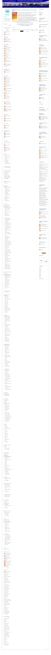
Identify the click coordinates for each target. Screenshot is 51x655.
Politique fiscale (7, 198)
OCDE (5, 445)
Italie (5, 429)
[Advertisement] (43, 285)
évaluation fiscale (7, 373)
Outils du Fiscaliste (5, 6)
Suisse (5, 438)
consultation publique (7, 189)
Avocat (6, 156)
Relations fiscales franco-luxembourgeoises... (42, 181)
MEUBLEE (6, 507)
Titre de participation (7, 366)
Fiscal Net (14, 6)
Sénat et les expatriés (6, 643)
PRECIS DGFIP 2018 (8, 41)
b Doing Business (6, 601)
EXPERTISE (5, 315)
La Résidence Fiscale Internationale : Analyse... (43, 192)
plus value (6, 360)
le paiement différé (7, 412)
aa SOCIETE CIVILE (6, 171)
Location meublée (7, 330)
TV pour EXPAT (6, 644)
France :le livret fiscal (7, 428)
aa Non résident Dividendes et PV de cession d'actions (7, 61)
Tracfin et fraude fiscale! (8, 163)
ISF (6, 89)
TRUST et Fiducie (7, 419)
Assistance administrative (8, 537)
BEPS (5, 446)
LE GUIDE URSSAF (43, 225)
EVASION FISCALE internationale (6, 295)
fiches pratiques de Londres (44, 117)
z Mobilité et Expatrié (6, 612)
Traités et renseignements (7, 521)
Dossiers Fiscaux (35, 6)
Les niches (6, 195)
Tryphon (40, 187)
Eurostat (5, 630)
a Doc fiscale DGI (6, 589)
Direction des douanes (6, 626)
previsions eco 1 (6, 641)
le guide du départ (43, 89)
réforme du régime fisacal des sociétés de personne (18, 30)
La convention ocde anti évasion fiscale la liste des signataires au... (43, 40)
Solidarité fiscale (7, 214)
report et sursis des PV (7, 361)
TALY (5, 518)
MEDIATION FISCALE (8, 251)
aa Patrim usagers (8, 77)
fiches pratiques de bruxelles (44, 116)
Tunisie (6, 440)
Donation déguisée (7, 407)
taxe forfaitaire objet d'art (8, 418)
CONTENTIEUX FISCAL (7, 218)
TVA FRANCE (7, 515)
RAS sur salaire (7, 491)
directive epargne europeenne (7, 271)
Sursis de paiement (7, 215)
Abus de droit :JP (7, 225)
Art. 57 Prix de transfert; (8, 298)
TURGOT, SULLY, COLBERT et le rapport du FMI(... (43, 177)
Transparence (6, 544)
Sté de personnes (6, 504)
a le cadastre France (6, 595)
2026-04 (40, 272)
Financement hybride (7, 309)
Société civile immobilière (8, 389)
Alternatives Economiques (7, 599)
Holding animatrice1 (7, 374)
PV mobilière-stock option (8, 469)
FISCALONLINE (6, 631)
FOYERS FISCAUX (6, 393)
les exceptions (42, 98)
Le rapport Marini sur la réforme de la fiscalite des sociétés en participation (25, 25)
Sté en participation (7, 338)
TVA (5, 288)
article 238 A (6, 303)
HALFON (40, 189)
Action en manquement (7, 536)
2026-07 (40, 269)
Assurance (6, 404)
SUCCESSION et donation (8, 416)
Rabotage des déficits (8, 120)
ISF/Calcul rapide (8, 133)
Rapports (6, 199)
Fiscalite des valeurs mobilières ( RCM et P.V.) (7, 344)
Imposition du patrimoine (7, 403)
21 (46, 261)
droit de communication (7, 274)
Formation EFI (6, 392)
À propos (7, 30)
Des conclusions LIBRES (44, 238)
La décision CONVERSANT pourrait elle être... (43, 201)
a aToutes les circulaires (7, 581)
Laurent (40, 200)
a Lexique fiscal (6, 596)
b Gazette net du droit (6, 602)
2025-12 (40, 276)
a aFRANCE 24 (6, 575)
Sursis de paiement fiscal (44, 217)
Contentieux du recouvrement (7, 207)
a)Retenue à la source (7, 495)
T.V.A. (5, 511)
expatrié (6, 463)
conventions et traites (43, 38)
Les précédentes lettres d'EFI (44, 21)
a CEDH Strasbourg (6, 584)
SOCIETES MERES (6, 503)
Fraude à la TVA (7, 310)
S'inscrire (41, 12)
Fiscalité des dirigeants (7, 324)
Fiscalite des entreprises (7, 316)
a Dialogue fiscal (6, 587)
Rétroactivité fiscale (7, 267)
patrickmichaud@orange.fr (7, 18)
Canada (6, 426)
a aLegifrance (5, 577)
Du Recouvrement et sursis (8, 242)
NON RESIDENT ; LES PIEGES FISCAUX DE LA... (43, 203)
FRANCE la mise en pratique (44, 50)
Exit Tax (6, 462)
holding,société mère (7, 329)
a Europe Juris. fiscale (6, 593)
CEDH (6, 526)
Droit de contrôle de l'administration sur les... (43, 197)
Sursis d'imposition (7, 417)
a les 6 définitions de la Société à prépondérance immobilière (7, 65)
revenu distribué (7, 363)
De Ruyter (6, 458)
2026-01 (40, 275)
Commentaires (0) (30, 30)
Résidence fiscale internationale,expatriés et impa (7, 456)
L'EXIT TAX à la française (44, 88)
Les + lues (11, 6)
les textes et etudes (43, 136)
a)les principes (42, 97)
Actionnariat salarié (7, 457)
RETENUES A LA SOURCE (7, 483)
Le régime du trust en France (44, 63)
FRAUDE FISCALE (6, 394)
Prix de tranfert (6, 480)
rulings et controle (6, 499)
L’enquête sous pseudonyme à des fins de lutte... (43, 195)
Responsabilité (6, 178)
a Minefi (5, 619)
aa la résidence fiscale (43, 87)
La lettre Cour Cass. (6, 607)
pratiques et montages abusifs (42, 216)
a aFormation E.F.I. (6, 572)
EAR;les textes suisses (43, 47)
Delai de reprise (7, 307)
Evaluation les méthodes (8, 243)
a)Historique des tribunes (7, 166)
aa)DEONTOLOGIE (6, 177)
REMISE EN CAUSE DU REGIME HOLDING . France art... (43, 173)
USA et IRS (6, 441)
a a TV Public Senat (8, 571)
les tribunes (7, 127)
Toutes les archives (41, 278)
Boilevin (40, 197)
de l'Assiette (6, 239)
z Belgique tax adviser (6, 611)
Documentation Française (7, 629)
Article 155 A (6, 301)
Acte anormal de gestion (8, 227)
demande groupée (7, 527)
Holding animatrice (7, 355)
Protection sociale (6, 453)
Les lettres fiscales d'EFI (8, 167)
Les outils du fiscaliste (8, 108)
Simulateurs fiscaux (7, 200)
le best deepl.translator (43, 26)
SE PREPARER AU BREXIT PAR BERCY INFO (43, 119)
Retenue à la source (7, 362)
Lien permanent (26, 30)
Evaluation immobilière (8, 88)
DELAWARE (6, 427)
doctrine (42, 249)
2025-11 (40, 277)
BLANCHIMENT (6, 206)
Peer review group (7, 449)
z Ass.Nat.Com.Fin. (6, 610)
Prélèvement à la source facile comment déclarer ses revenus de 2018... (43, 128)
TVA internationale (7, 341)
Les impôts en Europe (6, 636)
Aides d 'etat (6, 297)
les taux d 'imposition (7, 413)
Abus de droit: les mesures (8, 226)
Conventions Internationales (28, 6)
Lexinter (5, 637)
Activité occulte (7, 228)
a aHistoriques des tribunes (7, 576)
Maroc (5, 432)
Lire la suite (13, 27)
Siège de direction (7, 283)
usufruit (5, 547)
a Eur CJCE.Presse (6, 590)
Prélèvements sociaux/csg (8, 542)
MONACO (6, 433)
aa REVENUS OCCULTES (7, 170)
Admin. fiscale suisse (6, 623)
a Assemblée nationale (6, 618)
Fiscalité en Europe (43, 62)
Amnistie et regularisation (7, 205)
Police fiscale (6, 257)
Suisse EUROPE (7, 439)
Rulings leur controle (7, 543)
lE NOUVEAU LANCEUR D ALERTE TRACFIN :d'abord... (43, 179)
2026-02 (40, 274)
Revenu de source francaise (7, 494)
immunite (5, 402)
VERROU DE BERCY (7, 268)
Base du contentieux (7, 232)
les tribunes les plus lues (44, 143)
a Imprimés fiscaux (6, 594)
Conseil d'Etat (5, 624)
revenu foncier (6, 385)
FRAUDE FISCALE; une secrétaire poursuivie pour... (43, 205)
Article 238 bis (6, 304)
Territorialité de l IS (7, 286)
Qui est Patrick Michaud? (7, 19)
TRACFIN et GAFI (6, 519)
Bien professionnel (7, 405)
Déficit (5, 323)
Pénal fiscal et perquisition (42, 215)
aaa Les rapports (7, 296)
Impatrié (6, 464)
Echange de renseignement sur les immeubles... (43, 190)
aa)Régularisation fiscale (8, 222)
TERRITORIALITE (7, 512)
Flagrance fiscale (7, 395)
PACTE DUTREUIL (6, 452)
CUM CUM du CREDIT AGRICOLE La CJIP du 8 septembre (43, 199)
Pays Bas (6, 435)
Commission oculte (7, 319)
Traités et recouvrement (7, 520)
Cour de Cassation (6, 625)
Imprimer (34, 30)
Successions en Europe (8, 564)
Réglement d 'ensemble (7, 266)
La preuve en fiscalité (7, 249)
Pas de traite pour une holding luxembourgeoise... (43, 194)
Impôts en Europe (8, 562)
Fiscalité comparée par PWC (44, 224)
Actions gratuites (7, 345)
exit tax (6, 354)
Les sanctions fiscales (7, 250)
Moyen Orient (6, 434)
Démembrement (7, 406)
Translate (45, 110)
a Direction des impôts (6, 588)
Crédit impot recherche (7, 194)
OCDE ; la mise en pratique (44, 53)
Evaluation (6, 372)
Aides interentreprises (7, 317)
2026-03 (40, 273)
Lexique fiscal (5, 638)
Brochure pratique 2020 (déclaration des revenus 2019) (7, 104)
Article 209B (6, 302)
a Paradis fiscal (6, 620)
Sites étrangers (7, 563)
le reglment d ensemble (43, 75)
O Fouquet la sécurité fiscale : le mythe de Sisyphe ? (43, 156)
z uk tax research (6, 613)
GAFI (5, 606)
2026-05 (40, 271)
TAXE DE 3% (7, 98)
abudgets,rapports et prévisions (6, 186)
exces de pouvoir (7, 245)
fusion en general (6, 398)
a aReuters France (6, 578)
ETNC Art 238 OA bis (7, 308)
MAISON (40, 191)
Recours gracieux (7, 263)
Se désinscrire (41, 13)
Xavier (40, 202)
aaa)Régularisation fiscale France (7, 181)
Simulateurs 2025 (43, 32)
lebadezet (40, 195)
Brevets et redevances (7, 318)
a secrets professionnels (7, 155)
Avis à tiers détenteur (7, 208)
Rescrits (5, 642)
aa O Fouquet (6, 221)
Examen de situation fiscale (8, 244)
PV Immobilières (7, 468)
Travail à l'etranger (7, 474)
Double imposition (7, 538)
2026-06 (40, 270)
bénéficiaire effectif (7, 496)
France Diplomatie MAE (7, 632)
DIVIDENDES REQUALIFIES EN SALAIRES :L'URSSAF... (43, 168)
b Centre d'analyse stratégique (7, 600)
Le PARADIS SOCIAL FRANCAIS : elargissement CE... (43, 188)
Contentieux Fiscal (19, 6)
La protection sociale (6, 635)
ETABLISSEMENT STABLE (19, 29)
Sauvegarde (6, 337)
